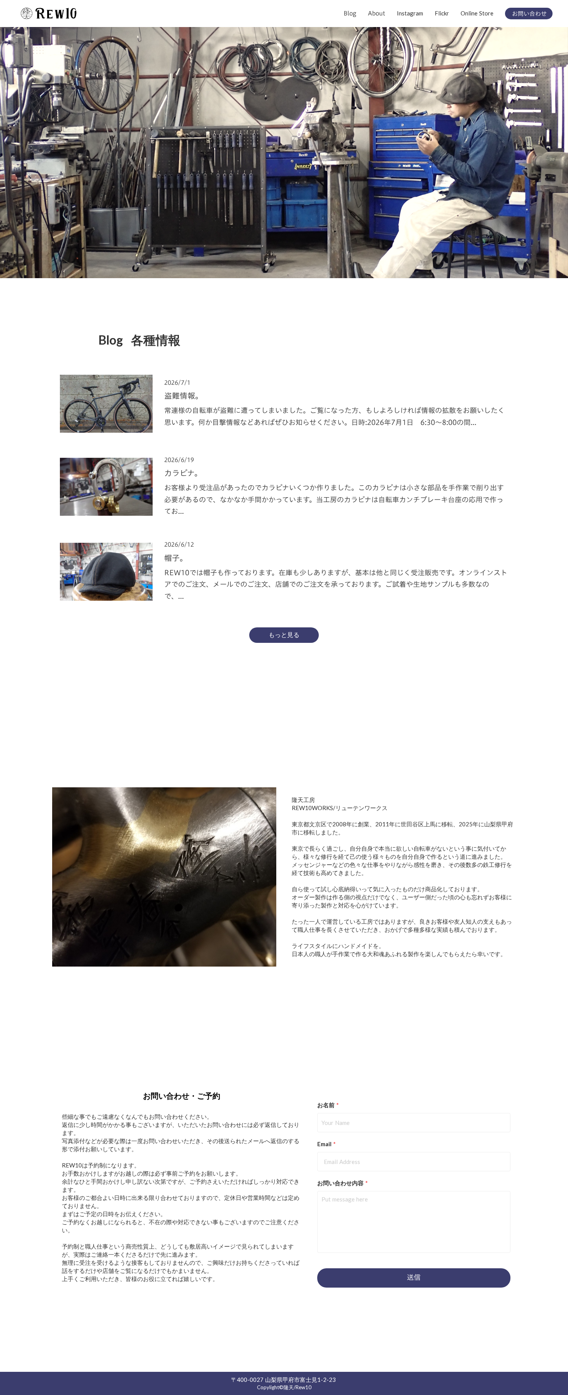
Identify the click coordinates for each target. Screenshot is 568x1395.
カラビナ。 (183, 472)
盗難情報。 (183, 395)
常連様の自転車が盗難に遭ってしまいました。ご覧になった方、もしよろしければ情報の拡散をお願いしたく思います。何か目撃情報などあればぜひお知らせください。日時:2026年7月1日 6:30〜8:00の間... (334, 416)
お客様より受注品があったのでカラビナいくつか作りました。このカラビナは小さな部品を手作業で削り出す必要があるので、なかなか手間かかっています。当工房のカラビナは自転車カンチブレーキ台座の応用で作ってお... (334, 500)
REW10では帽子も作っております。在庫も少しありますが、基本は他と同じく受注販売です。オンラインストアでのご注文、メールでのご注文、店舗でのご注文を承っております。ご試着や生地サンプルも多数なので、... (335, 584)
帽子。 (175, 557)
